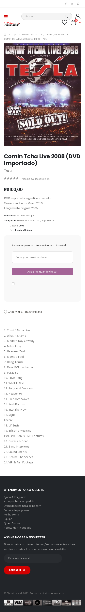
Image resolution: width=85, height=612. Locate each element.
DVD (38, 220)
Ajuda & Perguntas (15, 497)
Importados (48, 220)
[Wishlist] (65, 22)
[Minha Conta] (78, 16)
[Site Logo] (12, 24)
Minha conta (11, 514)
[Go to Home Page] (5, 34)
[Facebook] (65, 3)
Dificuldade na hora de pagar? (22, 506)
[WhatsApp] (78, 3)
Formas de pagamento (17, 510)
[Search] (66, 16)
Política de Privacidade (17, 527)
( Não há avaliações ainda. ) (36, 179)
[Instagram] (72, 3)
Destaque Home (26, 220)
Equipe (8, 519)
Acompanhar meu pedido (19, 501)
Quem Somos (12, 523)
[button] (7, 16)
